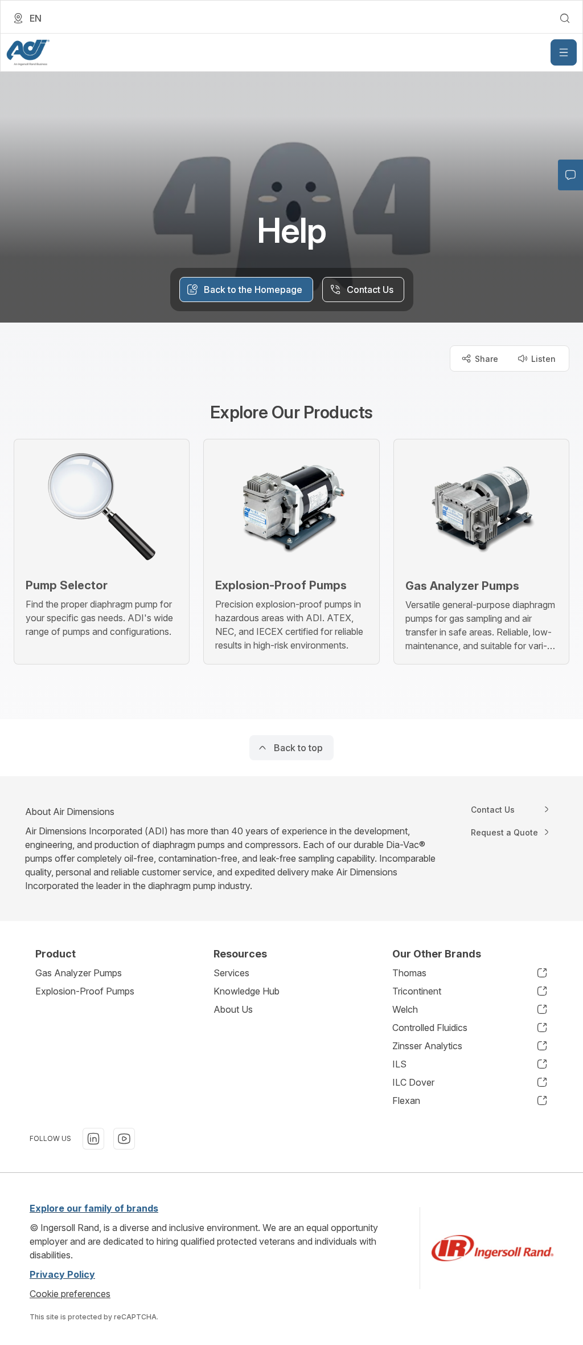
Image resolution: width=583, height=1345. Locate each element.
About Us (233, 1009)
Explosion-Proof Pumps (84, 991)
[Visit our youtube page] (124, 1139)
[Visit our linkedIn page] (93, 1139)
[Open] (564, 52)
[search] (565, 18)
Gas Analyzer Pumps (78, 973)
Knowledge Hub (247, 991)
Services (231, 973)
